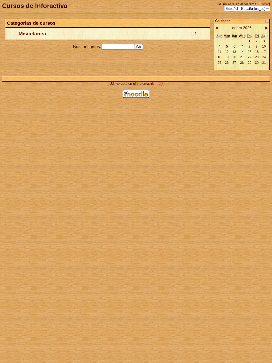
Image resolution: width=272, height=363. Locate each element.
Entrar (264, 4)
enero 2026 (242, 28)
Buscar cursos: (87, 46)
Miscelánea (32, 33)
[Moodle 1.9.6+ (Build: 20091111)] (136, 96)
